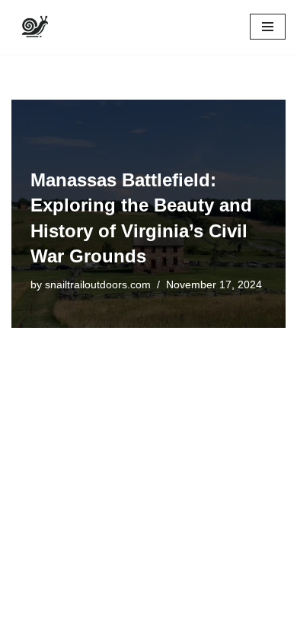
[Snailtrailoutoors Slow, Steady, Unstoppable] (34, 27)
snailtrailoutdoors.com (98, 285)
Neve (24, 626)
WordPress (138, 626)
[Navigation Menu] (268, 27)
